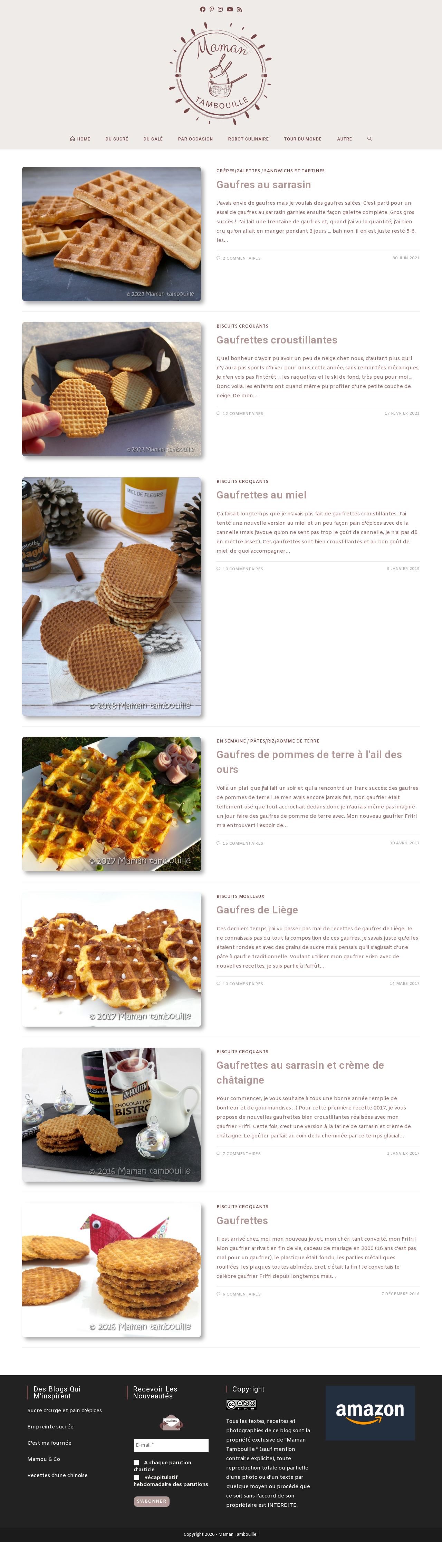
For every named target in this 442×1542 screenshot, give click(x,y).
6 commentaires (242, 1294)
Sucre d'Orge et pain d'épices (64, 1410)
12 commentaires (243, 413)
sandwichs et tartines (294, 171)
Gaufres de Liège (257, 910)
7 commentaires (242, 1154)
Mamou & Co (43, 1459)
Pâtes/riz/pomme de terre (284, 741)
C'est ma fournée (49, 1443)
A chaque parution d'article (162, 1466)
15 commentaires (243, 843)
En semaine (231, 741)
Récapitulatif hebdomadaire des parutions (171, 1481)
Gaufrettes (242, 1220)
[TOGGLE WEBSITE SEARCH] (369, 139)
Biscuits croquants (242, 326)
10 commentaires (243, 569)
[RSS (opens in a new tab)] (239, 10)
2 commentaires (242, 258)
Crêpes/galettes (238, 171)
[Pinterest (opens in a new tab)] (212, 10)
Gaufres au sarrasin (264, 184)
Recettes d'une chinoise (57, 1475)
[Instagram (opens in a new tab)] (220, 10)
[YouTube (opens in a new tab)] (230, 10)
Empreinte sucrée (50, 1427)
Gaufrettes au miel (262, 495)
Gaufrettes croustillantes (277, 340)
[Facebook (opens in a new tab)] (203, 10)
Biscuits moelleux (240, 897)
